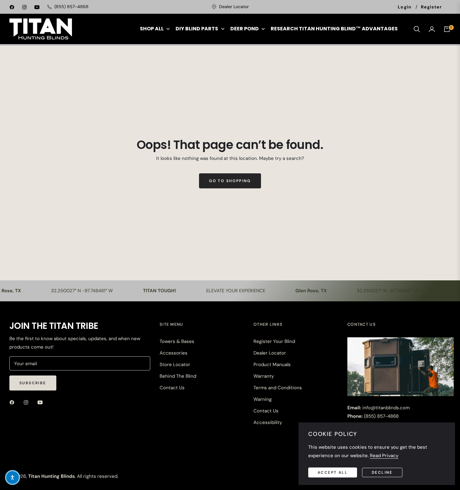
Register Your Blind (274, 341)
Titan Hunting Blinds (51, 476)
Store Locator (175, 364)
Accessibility (267, 422)
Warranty (263, 376)
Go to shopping (230, 180)
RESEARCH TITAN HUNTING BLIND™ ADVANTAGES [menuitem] (334, 28)
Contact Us (172, 388)
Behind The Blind (178, 376)
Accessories (173, 353)
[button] (416, 29)
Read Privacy (384, 455)
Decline (382, 472)
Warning (262, 399)
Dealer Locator (269, 353)
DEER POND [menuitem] (244, 28)
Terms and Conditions (277, 388)
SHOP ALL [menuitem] (152, 28)
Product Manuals (272, 364)
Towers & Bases (177, 341)
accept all (333, 472)
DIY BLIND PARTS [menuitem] (197, 28)
